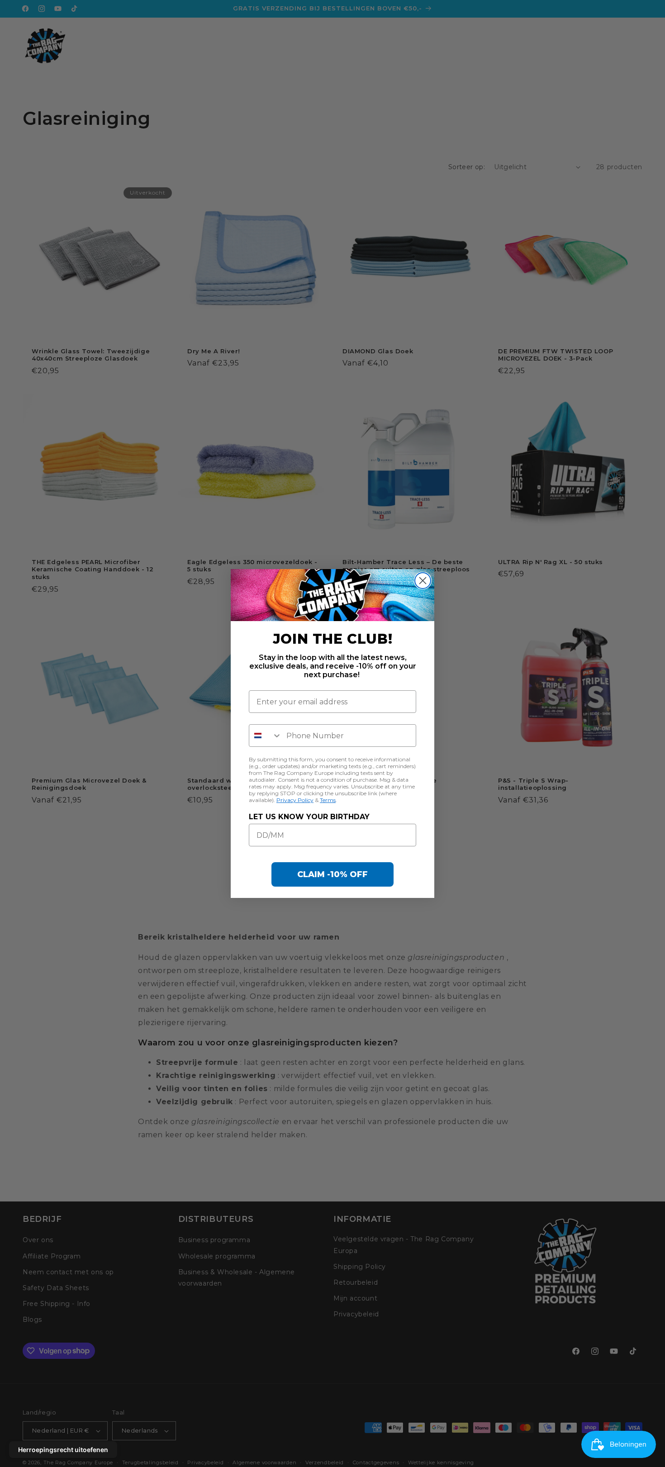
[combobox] (265, 735)
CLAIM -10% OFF (332, 874)
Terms (328, 800)
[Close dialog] (423, 581)
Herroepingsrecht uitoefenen (63, 1449)
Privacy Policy (295, 800)
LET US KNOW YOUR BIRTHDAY (309, 816)
